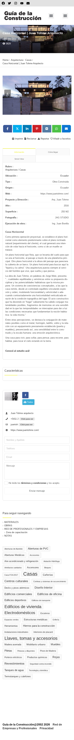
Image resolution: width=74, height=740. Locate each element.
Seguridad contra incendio (40, 664)
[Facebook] (3, 3)
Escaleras (45, 613)
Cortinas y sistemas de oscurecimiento (49, 581)
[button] (51, 16)
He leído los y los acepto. (34, 483)
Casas (28, 60)
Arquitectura (17, 60)
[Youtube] (22, 3)
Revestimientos (14, 663)
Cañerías (48, 574)
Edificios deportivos (15, 600)
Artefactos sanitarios (13, 568)
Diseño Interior (43, 587)
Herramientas (11, 626)
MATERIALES (11, 522)
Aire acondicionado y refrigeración (21, 561)
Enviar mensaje (37, 491)
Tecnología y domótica (38, 670)
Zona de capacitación (16, 532)
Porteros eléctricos (13, 657)
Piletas (8, 650)
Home (5, 60)
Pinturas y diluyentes (26, 651)
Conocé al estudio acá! (17, 351)
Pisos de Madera (48, 651)
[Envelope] (28, 3)
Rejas (56, 657)
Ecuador (64, 175)
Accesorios (34, 555)
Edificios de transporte (41, 600)
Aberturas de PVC (38, 548)
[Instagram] (16, 3)
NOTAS (8, 535)
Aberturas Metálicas (14, 555)
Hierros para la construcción (39, 625)
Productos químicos (37, 657)
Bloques (47, 568)
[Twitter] (9, 3)
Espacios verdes (11, 620)
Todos (29, 402)
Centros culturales (16, 581)
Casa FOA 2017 (11, 575)
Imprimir (18, 138)
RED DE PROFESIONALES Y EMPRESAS (26, 529)
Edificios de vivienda (22, 606)
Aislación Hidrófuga (52, 561)
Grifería (56, 620)
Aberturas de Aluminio (13, 549)
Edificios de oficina (49, 594)
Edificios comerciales (18, 594)
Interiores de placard (43, 632)
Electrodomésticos (19, 613)
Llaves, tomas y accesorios (30, 638)
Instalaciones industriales (16, 632)
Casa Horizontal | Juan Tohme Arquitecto (23, 63)
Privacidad (47, 728)
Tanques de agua (14, 670)
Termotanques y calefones (17, 676)
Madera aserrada (12, 644)
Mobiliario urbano (36, 644)
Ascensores (33, 567)
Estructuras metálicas (35, 619)
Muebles (55, 644)
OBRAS (8, 525)
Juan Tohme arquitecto (21, 413)
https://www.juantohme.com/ (24, 430)
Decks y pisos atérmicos (16, 588)
